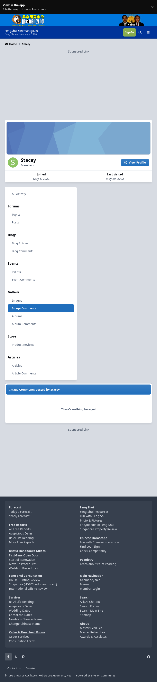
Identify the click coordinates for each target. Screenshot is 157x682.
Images (17, 300)
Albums (17, 316)
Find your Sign (90, 546)
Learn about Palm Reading (98, 564)
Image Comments (24, 308)
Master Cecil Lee (91, 628)
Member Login (90, 588)
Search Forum (89, 606)
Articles (17, 365)
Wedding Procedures (23, 568)
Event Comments (23, 279)
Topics (16, 214)
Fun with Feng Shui (93, 516)
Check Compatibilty (93, 551)
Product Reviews (23, 345)
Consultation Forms (22, 641)
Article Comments (24, 373)
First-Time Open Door (23, 555)
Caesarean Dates (20, 615)
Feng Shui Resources (94, 512)
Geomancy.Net (90, 580)
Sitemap (85, 615)
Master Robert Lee (92, 632)
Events (16, 272)
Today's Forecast (20, 512)
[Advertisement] (78, 82)
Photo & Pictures (91, 520)
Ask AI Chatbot (90, 602)
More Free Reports (21, 542)
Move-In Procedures (23, 564)
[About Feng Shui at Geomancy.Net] (135, 16)
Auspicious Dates (21, 533)
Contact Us (14, 668)
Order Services (19, 637)
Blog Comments (23, 251)
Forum (84, 584)
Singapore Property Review (98, 529)
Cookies (30, 668)
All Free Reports (20, 529)
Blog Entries (20, 243)
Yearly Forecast (19, 516)
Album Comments (24, 324)
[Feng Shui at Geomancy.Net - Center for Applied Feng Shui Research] (28, 16)
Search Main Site (91, 610)
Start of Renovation (22, 560)
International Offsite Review (28, 588)
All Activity (19, 194)
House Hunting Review (24, 580)
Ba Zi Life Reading (21, 538)
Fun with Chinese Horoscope (99, 542)
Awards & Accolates (93, 637)
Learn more (8, 7)
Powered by (95, 675)
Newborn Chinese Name (26, 619)
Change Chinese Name (24, 624)
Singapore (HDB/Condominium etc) (33, 584)
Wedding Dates (19, 610)
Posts (15, 222)
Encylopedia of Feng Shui (97, 525)
